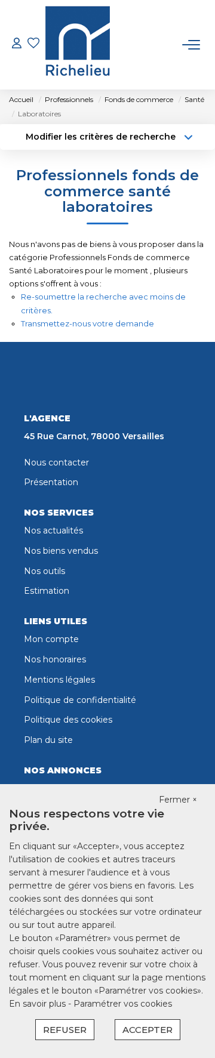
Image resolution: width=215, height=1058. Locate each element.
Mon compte (51, 639)
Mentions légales (59, 679)
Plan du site (48, 740)
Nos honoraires (55, 659)
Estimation (46, 590)
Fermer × (178, 799)
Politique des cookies (68, 719)
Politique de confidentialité (80, 700)
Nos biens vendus (61, 550)
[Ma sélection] (33, 44)
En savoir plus (38, 1003)
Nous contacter (56, 462)
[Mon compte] (17, 44)
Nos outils (44, 571)
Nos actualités (53, 530)
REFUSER (65, 1029)
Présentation (51, 482)
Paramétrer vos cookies (122, 1003)
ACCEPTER (147, 1029)
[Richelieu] (77, 45)
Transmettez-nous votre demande (87, 323)
